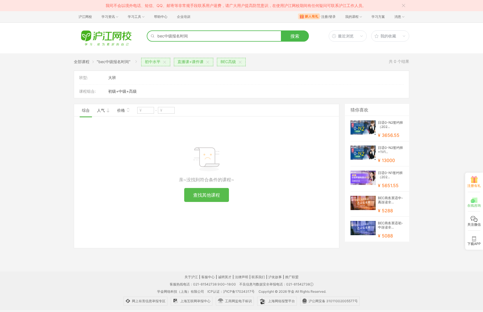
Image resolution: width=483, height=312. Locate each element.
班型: (83, 77)
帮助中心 (160, 17)
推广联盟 (292, 277)
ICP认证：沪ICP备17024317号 (231, 291)
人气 (101, 110)
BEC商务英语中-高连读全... (390, 200)
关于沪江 (191, 277)
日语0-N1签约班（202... (390, 175)
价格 (121, 110)
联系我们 (258, 277)
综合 (86, 110)
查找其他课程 (206, 195)
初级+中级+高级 (122, 91)
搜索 (294, 36)
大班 (112, 77)
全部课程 (81, 61)
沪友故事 (275, 277)
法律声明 (241, 277)
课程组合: (87, 91)
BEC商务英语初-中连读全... (390, 225)
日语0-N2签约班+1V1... (390, 150)
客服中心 (208, 277)
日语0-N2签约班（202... (390, 124)
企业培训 (183, 17)
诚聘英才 (224, 277)
